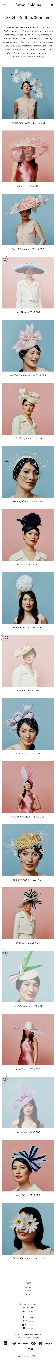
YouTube (29, 1328)
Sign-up (28, 1287)
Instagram (29, 1325)
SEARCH (28, 1283)
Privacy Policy (28, 1311)
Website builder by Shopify (28, 1337)
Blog (28, 1294)
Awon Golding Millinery (31, 1334)
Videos (28, 1290)
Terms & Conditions (28, 1308)
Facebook (29, 1317)
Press (28, 1300)
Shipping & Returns (28, 1304)
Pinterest (29, 1321)
